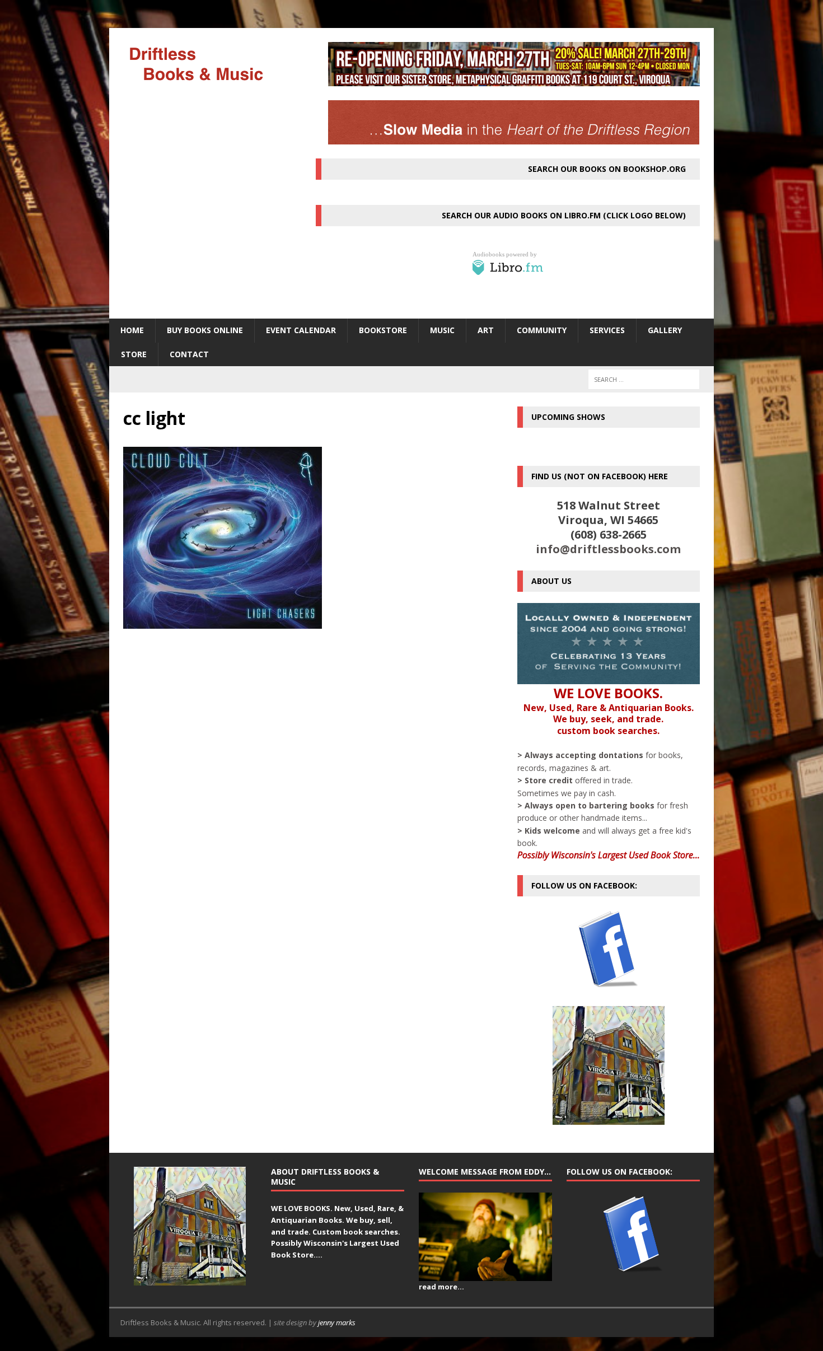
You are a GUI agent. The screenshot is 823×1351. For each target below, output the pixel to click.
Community (542, 330)
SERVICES (607, 330)
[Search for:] (644, 379)
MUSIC (442, 330)
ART (486, 330)
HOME (132, 330)
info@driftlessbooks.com (608, 549)
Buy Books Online (205, 330)
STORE (134, 354)
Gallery (665, 330)
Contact (189, 354)
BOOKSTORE (383, 330)
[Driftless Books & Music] (205, 63)
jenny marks (337, 1322)
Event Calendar (301, 330)
